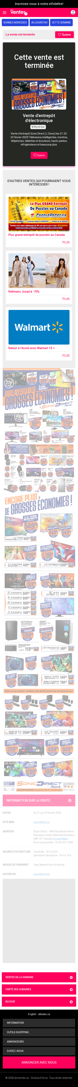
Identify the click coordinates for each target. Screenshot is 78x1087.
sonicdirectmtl (42, 874)
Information (15, 1022)
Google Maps (60, 838)
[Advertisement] (39, 921)
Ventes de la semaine (19, 977)
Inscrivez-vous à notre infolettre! (39, 4)
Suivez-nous (15, 1050)
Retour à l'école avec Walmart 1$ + (31, 348)
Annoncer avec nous (39, 1062)
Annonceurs (15, 1041)
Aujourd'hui (39, 22)
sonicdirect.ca (41, 822)
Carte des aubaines (18, 989)
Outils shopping (17, 1032)
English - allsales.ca (39, 1014)
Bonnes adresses (15, 22)
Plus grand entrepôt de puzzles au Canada (36, 235)
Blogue (10, 1001)
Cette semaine (61, 22)
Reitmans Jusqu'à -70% (24, 291)
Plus (66, 242)
